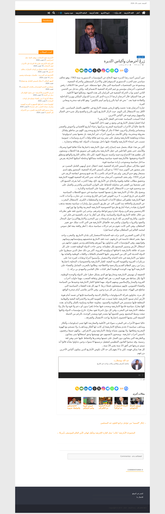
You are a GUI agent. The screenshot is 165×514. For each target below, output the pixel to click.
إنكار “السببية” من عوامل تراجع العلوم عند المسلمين (123, 423)
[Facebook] (143, 375)
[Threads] (95, 70)
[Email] (81, 70)
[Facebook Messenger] (116, 70)
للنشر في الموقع (137, 493)
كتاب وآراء (117, 13)
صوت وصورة (69, 13)
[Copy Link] (77, 70)
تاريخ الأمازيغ (105, 13)
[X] (99, 70)
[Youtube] (139, 375)
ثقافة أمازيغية (93, 13)
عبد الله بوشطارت (124, 65)
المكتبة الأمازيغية (81, 13)
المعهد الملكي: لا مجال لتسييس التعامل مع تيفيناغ (37, 81)
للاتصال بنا (140, 497)
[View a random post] (48, 13)
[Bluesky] (90, 70)
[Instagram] (103, 70)
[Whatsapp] (112, 70)
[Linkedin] (86, 70)
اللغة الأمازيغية (129, 13)
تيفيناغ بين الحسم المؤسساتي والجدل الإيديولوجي (37, 87)
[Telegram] (108, 70)
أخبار (138, 13)
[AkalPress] (143, 12)
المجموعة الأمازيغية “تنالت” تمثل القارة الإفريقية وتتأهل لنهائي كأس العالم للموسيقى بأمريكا (96, 432)
